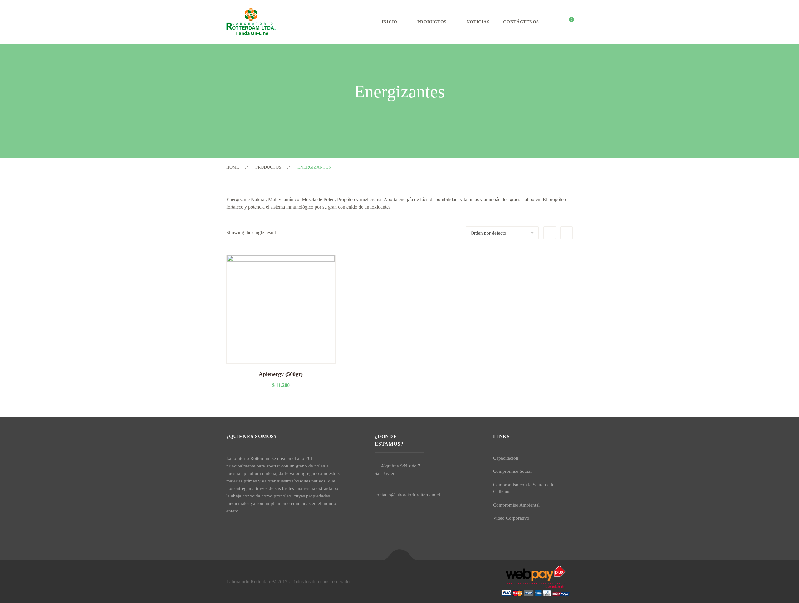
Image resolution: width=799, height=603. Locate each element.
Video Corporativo (511, 518)
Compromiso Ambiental (516, 504)
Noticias (478, 22)
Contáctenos (521, 22)
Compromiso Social (512, 471)
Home (232, 167)
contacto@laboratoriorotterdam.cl (407, 494)
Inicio (389, 22)
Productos (432, 22)
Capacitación (505, 458)
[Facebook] (228, 525)
